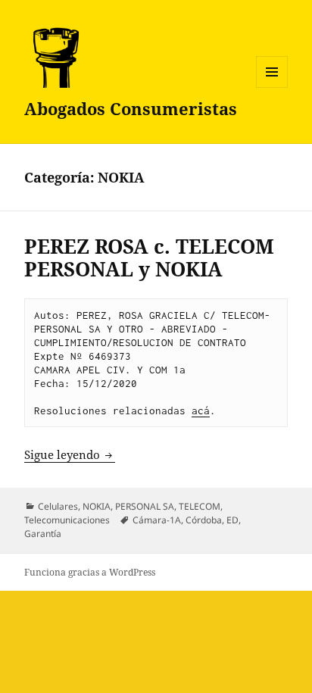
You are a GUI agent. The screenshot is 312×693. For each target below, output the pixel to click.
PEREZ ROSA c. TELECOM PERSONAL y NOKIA (149, 258)
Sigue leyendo (69, 454)
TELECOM (199, 506)
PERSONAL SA (144, 506)
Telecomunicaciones (67, 520)
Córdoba (204, 520)
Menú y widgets (272, 87)
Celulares (58, 506)
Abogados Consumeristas (130, 108)
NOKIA (97, 506)
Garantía (42, 533)
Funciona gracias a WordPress (89, 572)
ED (232, 520)
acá (201, 410)
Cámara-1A (157, 520)
